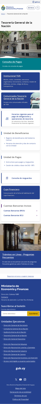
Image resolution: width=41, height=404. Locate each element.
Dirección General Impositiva (14, 339)
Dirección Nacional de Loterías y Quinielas (19, 347)
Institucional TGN (12, 76)
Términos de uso (20, 396)
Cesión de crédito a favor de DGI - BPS (20, 165)
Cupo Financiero (11, 189)
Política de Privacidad (21, 399)
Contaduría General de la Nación (16, 329)
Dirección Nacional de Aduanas (15, 344)
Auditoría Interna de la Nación (15, 332)
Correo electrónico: (8, 309)
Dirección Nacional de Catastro (15, 351)
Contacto (4, 297)
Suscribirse (33, 314)
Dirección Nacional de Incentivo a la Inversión (21, 358)
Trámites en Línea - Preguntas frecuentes (18, 256)
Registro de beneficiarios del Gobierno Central (20, 139)
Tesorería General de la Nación (15, 335)
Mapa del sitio (20, 388)
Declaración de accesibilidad (20, 392)
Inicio (3, 14)
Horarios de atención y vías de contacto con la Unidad (21, 144)
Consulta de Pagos (12, 61)
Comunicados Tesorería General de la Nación (15, 97)
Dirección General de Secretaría (15, 325)
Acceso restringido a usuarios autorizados (19, 361)
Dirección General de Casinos (15, 354)
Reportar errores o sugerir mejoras (20, 276)
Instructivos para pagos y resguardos (20, 162)
